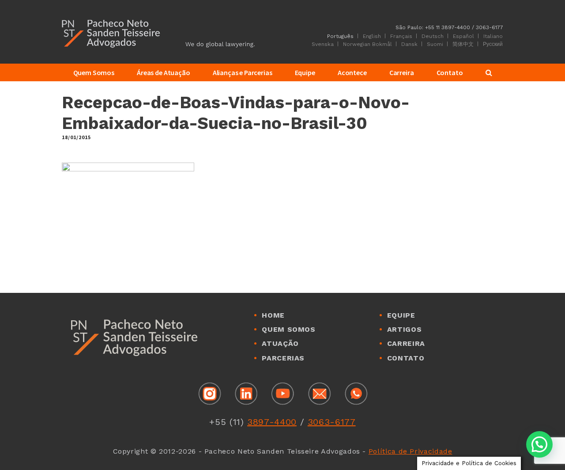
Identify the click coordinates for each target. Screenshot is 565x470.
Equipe (401, 315)
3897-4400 (272, 422)
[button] (539, 444)
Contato (405, 358)
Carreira (406, 343)
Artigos (404, 329)
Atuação (280, 343)
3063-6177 (332, 422)
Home (273, 315)
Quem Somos (288, 329)
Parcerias (283, 358)
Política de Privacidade (410, 451)
